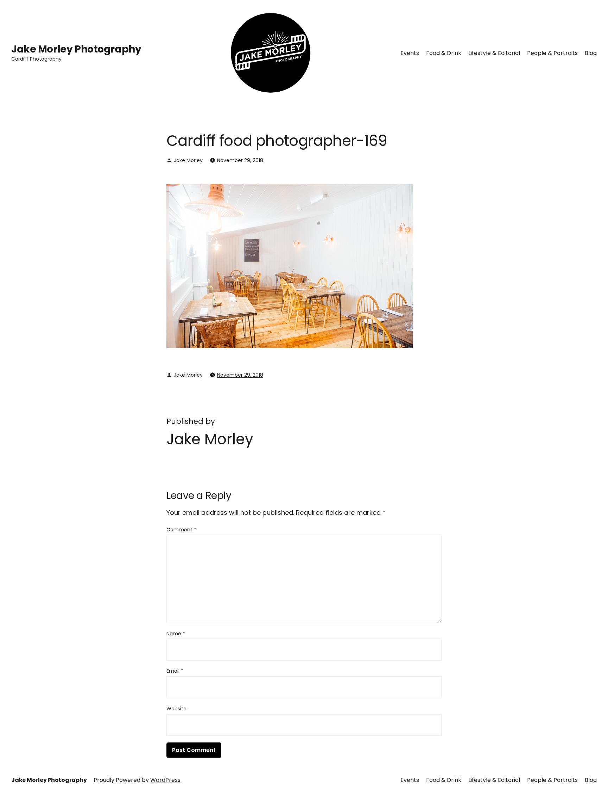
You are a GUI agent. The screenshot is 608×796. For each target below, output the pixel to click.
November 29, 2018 (240, 160)
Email (174, 670)
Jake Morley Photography (76, 49)
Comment (181, 529)
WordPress (165, 780)
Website (176, 708)
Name (175, 633)
